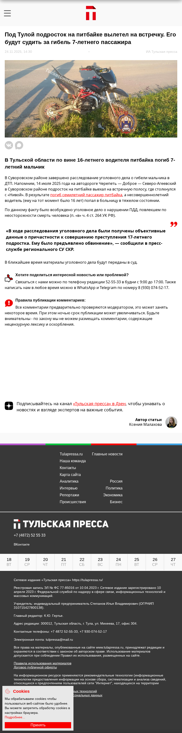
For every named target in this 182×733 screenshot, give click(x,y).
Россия (116, 481)
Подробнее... (15, 717)
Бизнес (116, 502)
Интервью (68, 488)
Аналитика (69, 481)
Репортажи (69, 495)
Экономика (113, 495)
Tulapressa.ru (71, 454)
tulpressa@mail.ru (59, 639)
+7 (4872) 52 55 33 (30, 535)
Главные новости (107, 454)
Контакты (68, 468)
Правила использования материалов (42, 663)
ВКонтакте (22, 544)
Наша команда (73, 461)
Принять (38, 725)
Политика (114, 488)
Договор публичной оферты (35, 667)
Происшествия (73, 502)
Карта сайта (70, 475)
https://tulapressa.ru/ (87, 580)
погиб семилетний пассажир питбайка (86, 194)
